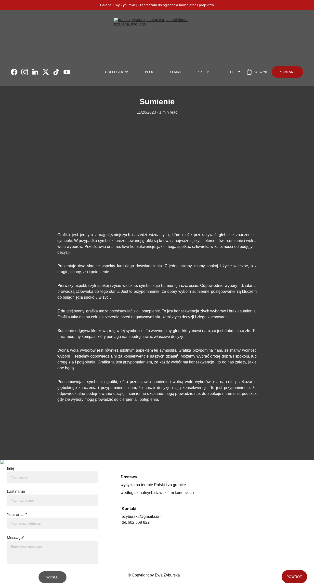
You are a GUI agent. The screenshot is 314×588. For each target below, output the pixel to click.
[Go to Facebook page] (16, 72)
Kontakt (287, 72)
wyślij (52, 577)
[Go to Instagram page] (26, 72)
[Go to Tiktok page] (58, 72)
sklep (203, 72)
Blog (150, 72)
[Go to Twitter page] (47, 72)
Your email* (17, 514)
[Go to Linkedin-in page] (37, 72)
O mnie (176, 72)
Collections (117, 72)
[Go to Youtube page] (67, 72)
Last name (16, 491)
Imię (10, 468)
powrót (294, 577)
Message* (15, 537)
